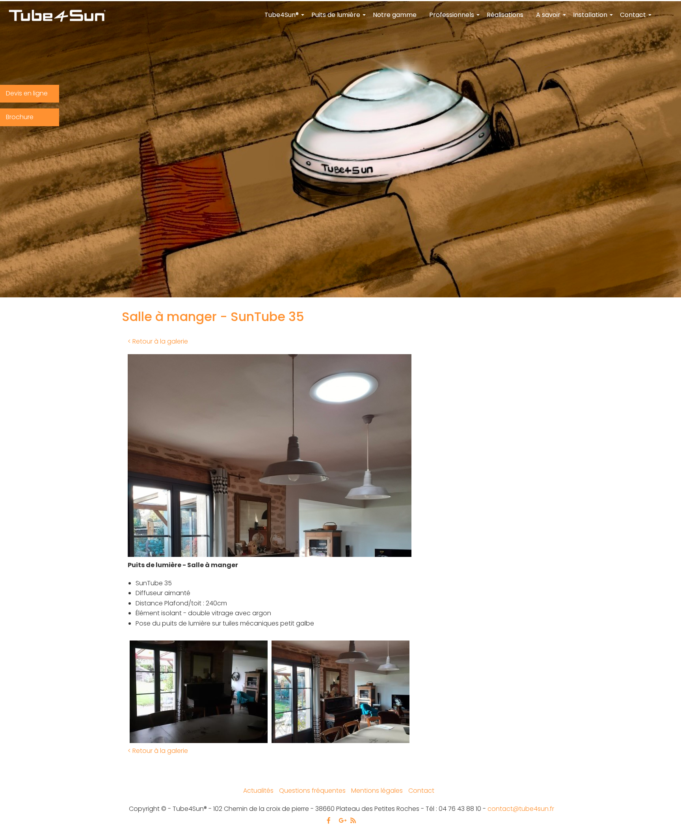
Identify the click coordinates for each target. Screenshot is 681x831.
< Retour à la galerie (158, 341)
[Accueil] (57, 16)
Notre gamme (395, 14)
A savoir (551, 18)
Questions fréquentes (312, 790)
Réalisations (505, 14)
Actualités (258, 790)
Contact (636, 18)
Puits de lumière (339, 18)
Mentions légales (377, 790)
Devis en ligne (27, 93)
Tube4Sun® (284, 18)
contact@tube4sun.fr (520, 808)
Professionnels (454, 18)
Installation (593, 18)
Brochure (19, 116)
